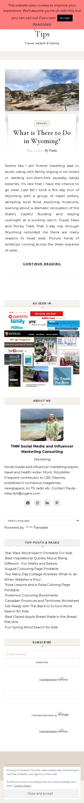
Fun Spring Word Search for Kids (31, 627)
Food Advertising (48, 679)
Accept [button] (65, 18)
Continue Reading (42, 264)
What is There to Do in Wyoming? (42, 136)
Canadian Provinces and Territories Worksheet (42, 601)
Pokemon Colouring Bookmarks (31, 595)
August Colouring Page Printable (31, 569)
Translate (40, 527)
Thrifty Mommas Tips (42, 30)
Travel (42, 123)
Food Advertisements (43, 715)
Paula (53, 150)
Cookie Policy (22, 785)
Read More (42, 24)
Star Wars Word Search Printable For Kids (38, 553)
